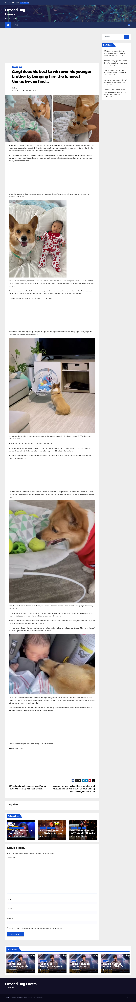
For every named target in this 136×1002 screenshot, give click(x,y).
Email (9, 909)
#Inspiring (28, 90)
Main (16, 25)
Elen (15, 88)
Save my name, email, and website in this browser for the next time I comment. (36, 928)
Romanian (11, 961)
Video (21, 828)
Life (20, 66)
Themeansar (39, 998)
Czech (73, 961)
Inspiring (15, 66)
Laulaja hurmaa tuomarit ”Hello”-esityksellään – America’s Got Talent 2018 (115, 82)
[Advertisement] (52, 48)
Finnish (106, 961)
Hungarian (44, 961)
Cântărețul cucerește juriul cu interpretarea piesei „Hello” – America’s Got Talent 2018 (114, 53)
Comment (11, 858)
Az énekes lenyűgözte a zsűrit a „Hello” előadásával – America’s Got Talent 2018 (115, 63)
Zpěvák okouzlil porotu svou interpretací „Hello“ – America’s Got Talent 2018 (115, 73)
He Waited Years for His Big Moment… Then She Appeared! (52, 833)
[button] (125, 25)
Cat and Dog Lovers (20, 984)
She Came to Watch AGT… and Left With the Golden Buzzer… (82, 833)
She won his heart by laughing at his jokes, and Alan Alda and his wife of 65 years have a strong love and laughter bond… (74, 789)
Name (9, 899)
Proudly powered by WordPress (14, 998)
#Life (34, 90)
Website (10, 918)
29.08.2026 (14, 970)
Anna (23, 836)
